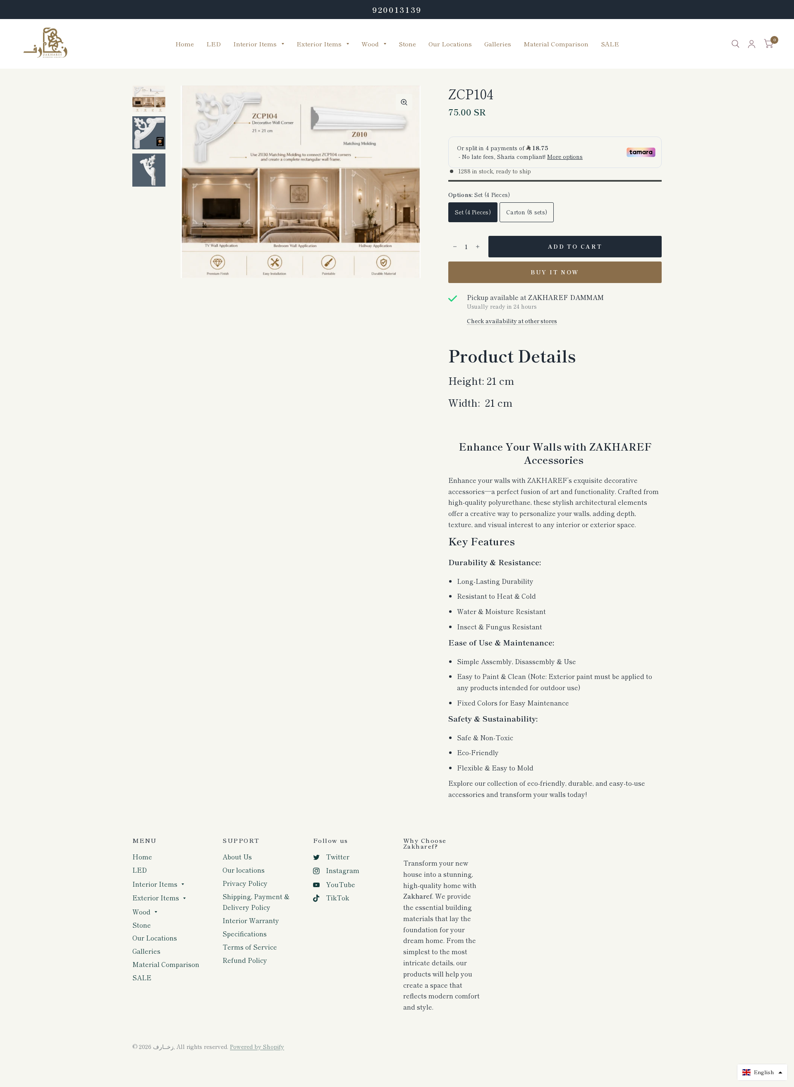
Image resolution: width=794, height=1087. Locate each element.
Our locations (243, 870)
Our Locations (450, 44)
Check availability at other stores (512, 321)
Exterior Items (319, 44)
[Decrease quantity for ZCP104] (455, 246)
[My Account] (752, 44)
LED (213, 44)
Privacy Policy (245, 883)
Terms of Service (249, 947)
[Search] (735, 44)
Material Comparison (556, 44)
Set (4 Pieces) (473, 212)
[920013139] (397, 9)
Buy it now (555, 272)
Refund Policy (244, 960)
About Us (237, 856)
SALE (610, 44)
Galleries (497, 44)
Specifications (244, 933)
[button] (762, 1072)
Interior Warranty (250, 920)
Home (184, 44)
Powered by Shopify (257, 1046)
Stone (407, 44)
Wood (370, 44)
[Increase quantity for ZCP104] (477, 246)
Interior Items (255, 44)
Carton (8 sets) (526, 212)
